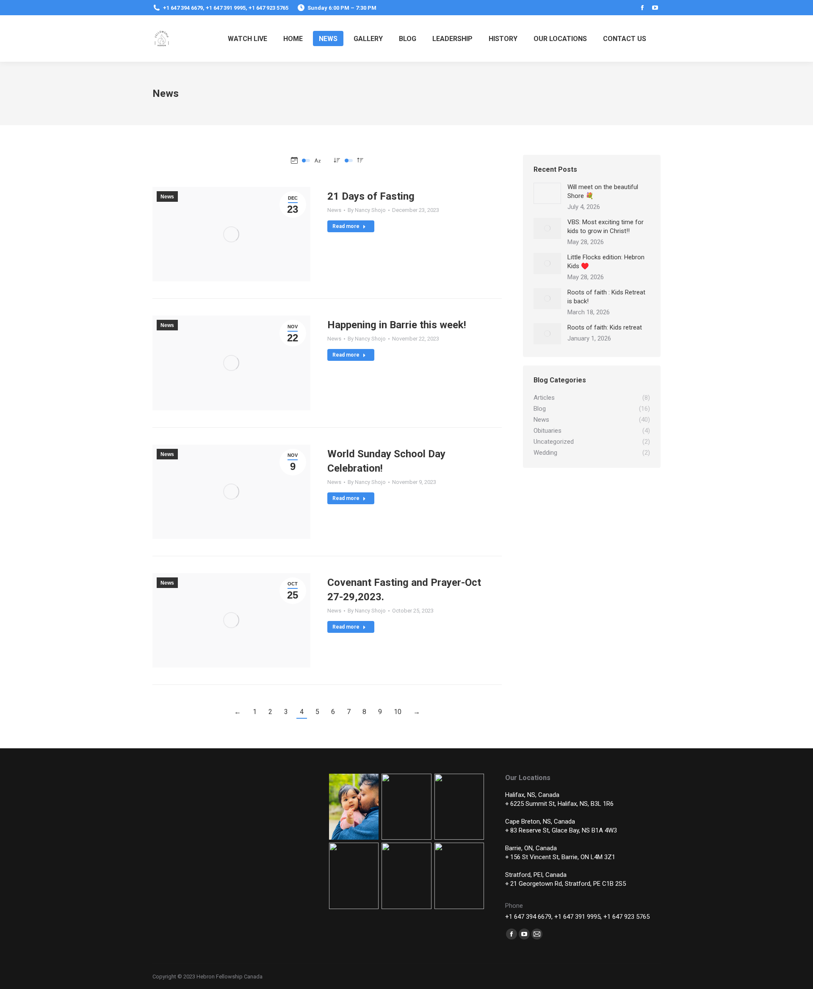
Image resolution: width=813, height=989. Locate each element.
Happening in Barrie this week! (396, 325)
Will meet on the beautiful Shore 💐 (602, 191)
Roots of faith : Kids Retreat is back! (606, 296)
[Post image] (547, 193)
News (167, 197)
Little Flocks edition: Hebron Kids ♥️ (605, 261)
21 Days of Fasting (371, 196)
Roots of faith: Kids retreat (604, 327)
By (367, 210)
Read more (345, 226)
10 (397, 712)
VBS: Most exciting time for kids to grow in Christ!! (605, 226)
